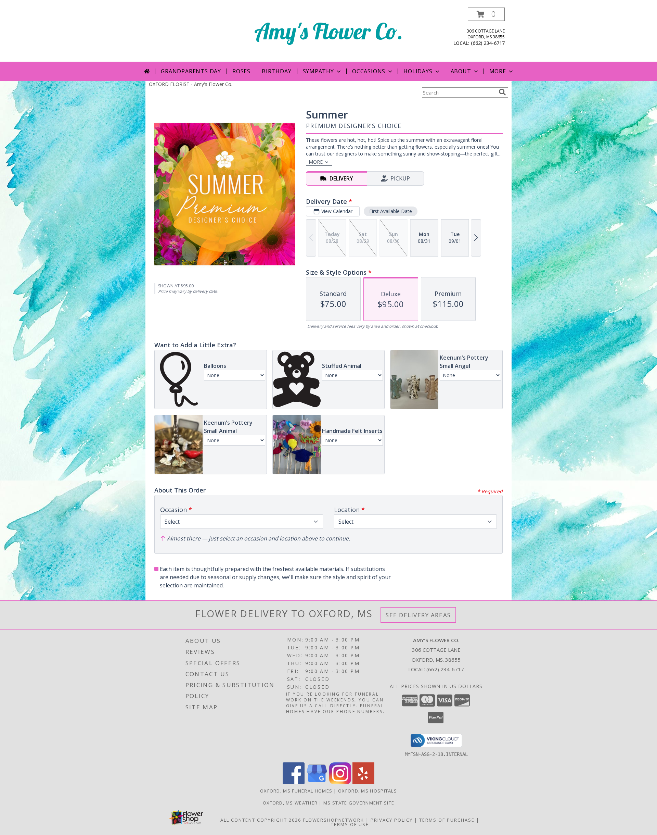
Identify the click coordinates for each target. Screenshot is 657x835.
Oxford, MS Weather (290, 803)
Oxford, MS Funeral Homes (296, 791)
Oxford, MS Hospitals (367, 791)
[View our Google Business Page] (317, 782)
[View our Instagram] (340, 782)
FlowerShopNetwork (333, 820)
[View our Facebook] (294, 782)
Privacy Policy (392, 820)
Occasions (368, 71)
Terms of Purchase (447, 820)
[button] (486, 14)
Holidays (417, 71)
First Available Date (390, 211)
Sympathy (318, 71)
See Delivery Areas (418, 615)
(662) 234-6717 (488, 43)
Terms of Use (350, 824)
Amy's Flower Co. (328, 31)
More (497, 71)
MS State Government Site (358, 803)
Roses (241, 71)
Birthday (276, 71)
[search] (502, 92)
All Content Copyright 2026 (260, 820)
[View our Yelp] (363, 782)
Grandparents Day (191, 71)
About (461, 71)
